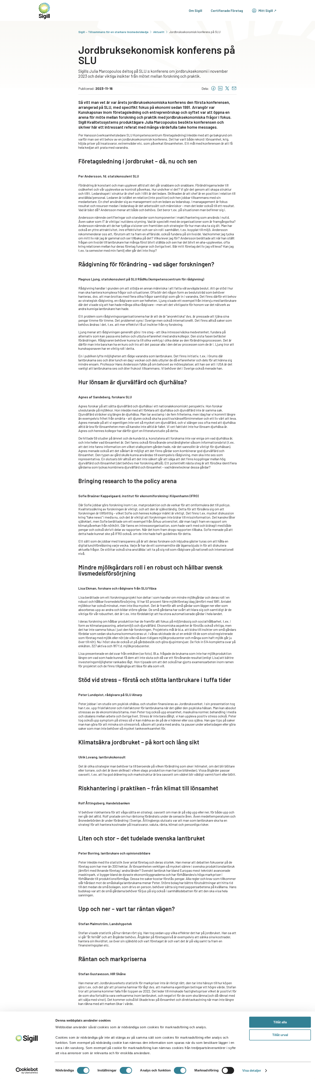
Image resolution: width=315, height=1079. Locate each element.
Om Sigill (195, 10)
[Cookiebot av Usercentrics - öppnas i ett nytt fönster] (27, 1070)
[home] (44, 10)
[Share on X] (227, 88)
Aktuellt (158, 32)
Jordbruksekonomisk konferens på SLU (194, 32)
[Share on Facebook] (213, 88)
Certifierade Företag (227, 10)
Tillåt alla (280, 1022)
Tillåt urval (280, 1035)
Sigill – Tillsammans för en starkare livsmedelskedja (113, 32)
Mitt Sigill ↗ (267, 10)
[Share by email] (234, 88)
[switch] (126, 1070)
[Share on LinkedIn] (220, 88)
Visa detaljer (251, 1070)
